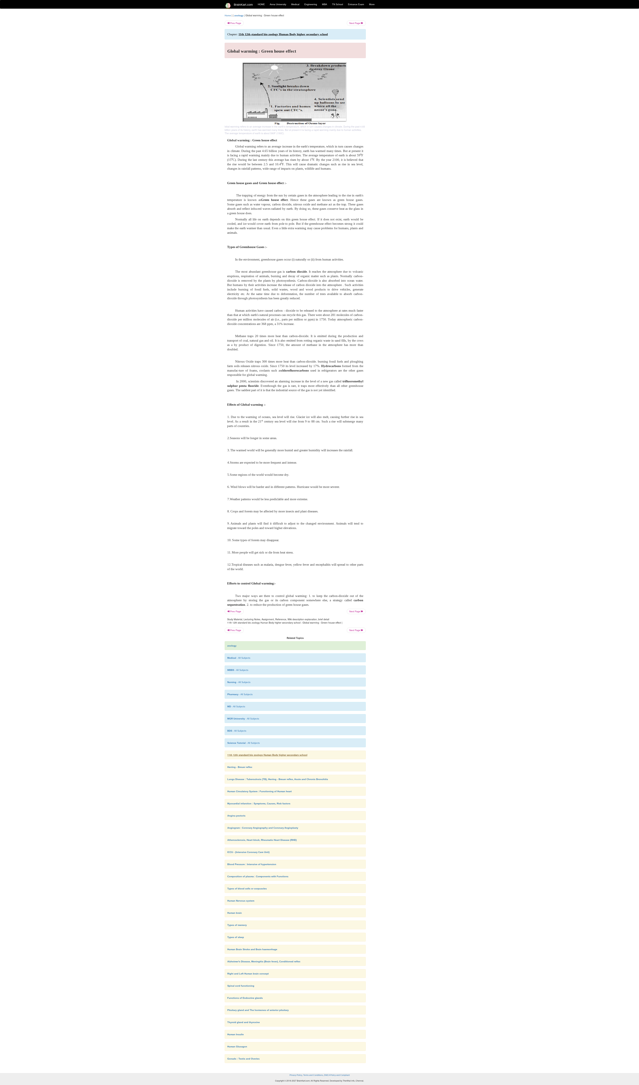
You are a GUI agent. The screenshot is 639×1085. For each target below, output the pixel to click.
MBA (324, 4)
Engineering (310, 4)
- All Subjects (238, 658)
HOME (261, 4)
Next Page (355, 23)
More (372, 4)
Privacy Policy (296, 1075)
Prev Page (235, 23)
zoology (238, 15)
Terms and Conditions (313, 1075)
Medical (295, 4)
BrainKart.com (243, 4)
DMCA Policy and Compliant (337, 1075)
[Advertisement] (393, 64)
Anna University (278, 4)
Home (228, 15)
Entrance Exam (356, 4)
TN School (337, 4)
